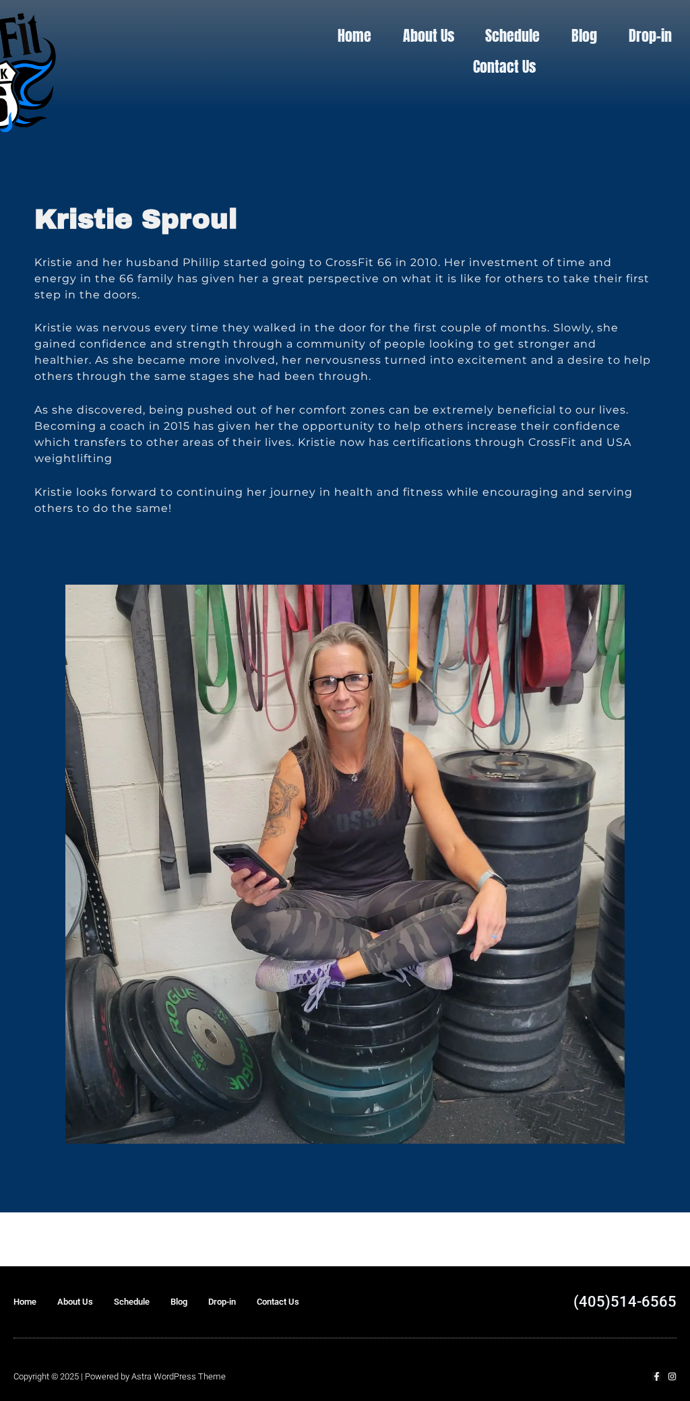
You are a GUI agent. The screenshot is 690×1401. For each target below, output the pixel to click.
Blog (584, 35)
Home (354, 35)
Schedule (512, 35)
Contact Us (504, 66)
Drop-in (650, 35)
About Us (428, 35)
